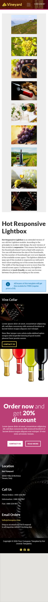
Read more (33, 443)
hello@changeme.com (11, 520)
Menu (28, 4)
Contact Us (9, 344)
